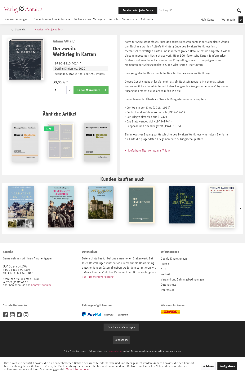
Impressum (168, 289)
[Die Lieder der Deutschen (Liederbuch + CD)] (182, 209)
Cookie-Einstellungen (174, 258)
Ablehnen (208, 366)
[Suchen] (239, 10)
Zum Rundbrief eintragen (121, 327)
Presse (165, 263)
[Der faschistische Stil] (141, 209)
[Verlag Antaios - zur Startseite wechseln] (23, 9)
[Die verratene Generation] (21, 209)
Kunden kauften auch (122, 179)
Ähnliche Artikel (59, 114)
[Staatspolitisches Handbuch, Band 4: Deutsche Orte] (25, 145)
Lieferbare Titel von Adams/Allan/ (148, 150)
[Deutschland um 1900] (101, 209)
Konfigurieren (227, 366)
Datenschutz (168, 284)
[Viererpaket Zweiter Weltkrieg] (60, 145)
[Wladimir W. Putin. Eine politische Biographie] (222, 209)
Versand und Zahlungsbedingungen (182, 279)
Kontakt (165, 274)
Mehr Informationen (78, 369)
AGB (163, 269)
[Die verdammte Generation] (61, 209)
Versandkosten (115, 351)
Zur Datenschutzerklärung (98, 276)
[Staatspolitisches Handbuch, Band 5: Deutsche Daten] (96, 145)
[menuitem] (175, 10)
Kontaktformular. (41, 285)
